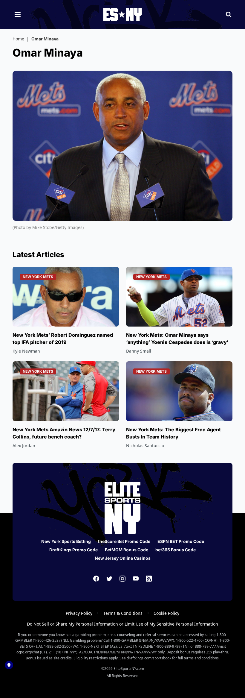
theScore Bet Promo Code (124, 541)
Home (18, 39)
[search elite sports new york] (228, 14)
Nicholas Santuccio (145, 445)
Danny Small (138, 351)
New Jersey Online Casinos (123, 558)
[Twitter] (109, 579)
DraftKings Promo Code (73, 549)
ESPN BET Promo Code (180, 541)
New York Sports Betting (66, 541)
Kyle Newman (26, 351)
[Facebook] (96, 579)
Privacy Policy (79, 613)
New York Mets (38, 276)
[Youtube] (136, 579)
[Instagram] (122, 579)
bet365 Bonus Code (175, 549)
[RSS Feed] (149, 579)
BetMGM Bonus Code (126, 549)
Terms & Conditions (123, 613)
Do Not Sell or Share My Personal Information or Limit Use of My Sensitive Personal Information (122, 624)
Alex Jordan (24, 445)
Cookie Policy (166, 613)
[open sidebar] (18, 14)
